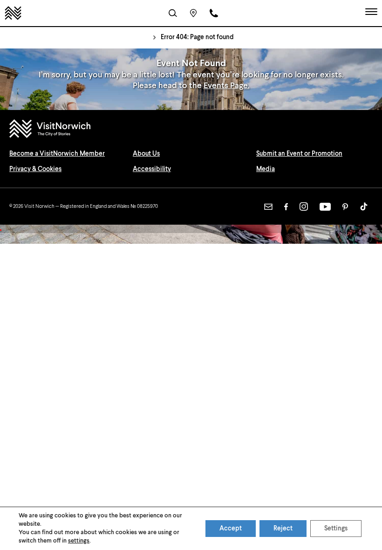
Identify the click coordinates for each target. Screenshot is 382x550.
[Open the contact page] (214, 13)
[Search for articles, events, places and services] (173, 13)
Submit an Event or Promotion (299, 154)
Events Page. (227, 86)
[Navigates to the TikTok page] (364, 206)
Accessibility (152, 169)
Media (265, 169)
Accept (230, 528)
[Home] (13, 13)
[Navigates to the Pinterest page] (345, 207)
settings (78, 541)
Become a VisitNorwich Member (57, 154)
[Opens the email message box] (268, 206)
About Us (146, 154)
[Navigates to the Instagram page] (304, 206)
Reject (283, 528)
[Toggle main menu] (371, 13)
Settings (336, 528)
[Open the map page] (193, 13)
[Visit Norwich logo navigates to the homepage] (191, 129)
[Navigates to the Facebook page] (286, 207)
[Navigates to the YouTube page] (325, 206)
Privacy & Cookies (35, 169)
